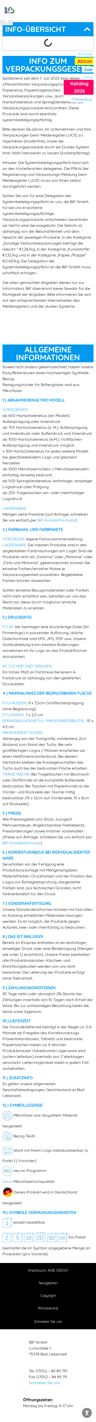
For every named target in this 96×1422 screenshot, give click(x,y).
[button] (88, 10)
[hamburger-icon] (48, 10)
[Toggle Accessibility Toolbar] (86, 1412)
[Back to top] (87, 1392)
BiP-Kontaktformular (56, 520)
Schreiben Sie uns (44, 1382)
